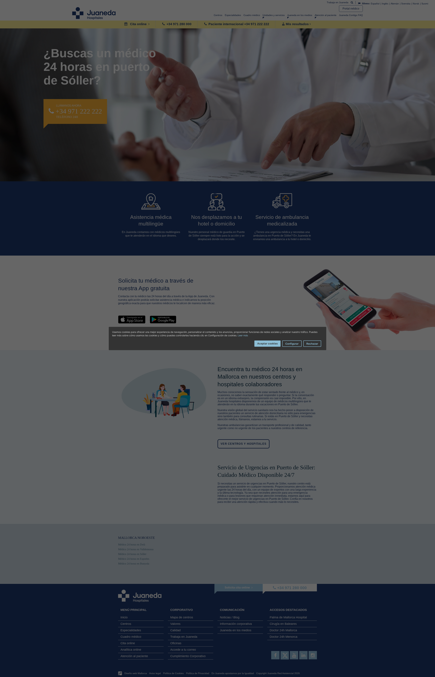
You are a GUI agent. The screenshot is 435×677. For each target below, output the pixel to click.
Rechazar (312, 343)
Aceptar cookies (267, 343)
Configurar (292, 343)
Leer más (243, 335)
